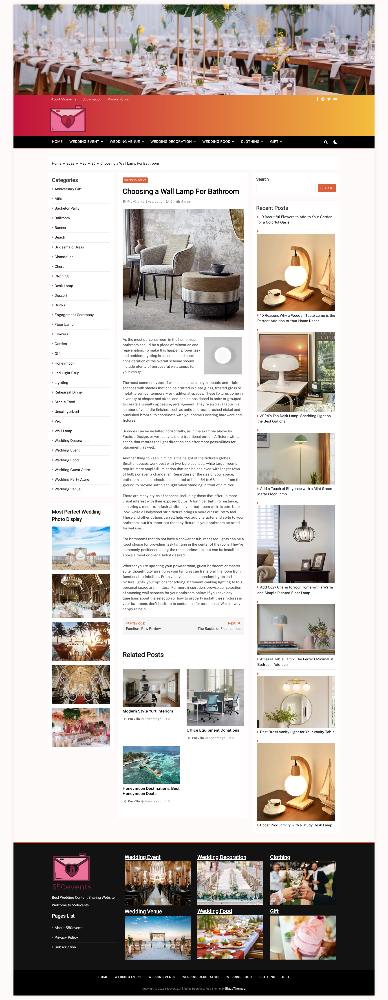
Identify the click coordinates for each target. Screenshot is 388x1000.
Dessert (61, 295)
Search (262, 179)
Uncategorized (67, 411)
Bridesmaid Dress (69, 247)
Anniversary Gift (68, 189)
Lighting (61, 383)
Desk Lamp (64, 286)
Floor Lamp (64, 324)
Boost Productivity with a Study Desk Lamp (296, 825)
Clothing (250, 141)
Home (57, 141)
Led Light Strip (67, 373)
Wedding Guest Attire (72, 470)
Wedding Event (84, 141)
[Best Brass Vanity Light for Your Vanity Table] (296, 700)
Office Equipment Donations (213, 730)
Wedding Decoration (171, 141)
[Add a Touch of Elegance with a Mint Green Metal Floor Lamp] (296, 456)
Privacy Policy (118, 99)
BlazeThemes (235, 988)
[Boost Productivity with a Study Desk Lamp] (296, 780)
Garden (61, 344)
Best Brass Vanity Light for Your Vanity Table (297, 732)
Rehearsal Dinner (69, 392)
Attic (58, 199)
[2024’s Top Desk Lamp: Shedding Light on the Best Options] (296, 370)
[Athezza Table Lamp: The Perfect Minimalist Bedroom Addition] (296, 628)
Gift (274, 141)
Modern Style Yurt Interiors (148, 711)
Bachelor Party (67, 208)
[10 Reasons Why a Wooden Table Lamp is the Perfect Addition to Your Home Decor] (296, 270)
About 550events (63, 99)
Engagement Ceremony (74, 315)
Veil (58, 421)
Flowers (61, 334)
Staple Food (65, 402)
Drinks (60, 305)
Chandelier (64, 257)
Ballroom (62, 218)
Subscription (92, 99)
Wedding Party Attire (72, 479)
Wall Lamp (63, 431)
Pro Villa (133, 201)
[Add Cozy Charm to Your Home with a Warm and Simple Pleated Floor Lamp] (296, 542)
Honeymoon (65, 363)
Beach (60, 237)
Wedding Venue (125, 141)
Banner (60, 228)
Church (60, 266)
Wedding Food (216, 141)
